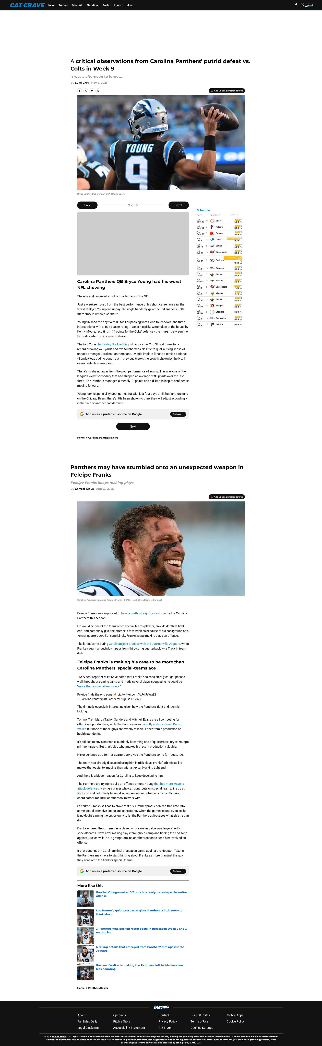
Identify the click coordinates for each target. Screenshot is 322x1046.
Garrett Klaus (84, 488)
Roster (107, 5)
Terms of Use (199, 1021)
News (51, 5)
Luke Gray (82, 82)
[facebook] (296, 4)
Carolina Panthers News (103, 437)
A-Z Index (165, 1027)
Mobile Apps (235, 1015)
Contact (164, 1015)
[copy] (98, 90)
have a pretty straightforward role (143, 613)
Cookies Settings (201, 1027)
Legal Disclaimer (88, 1027)
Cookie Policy (236, 1021)
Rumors (63, 5)
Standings (93, 5)
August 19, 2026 (131, 699)
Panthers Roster (98, 988)
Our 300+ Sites (200, 1015)
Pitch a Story (121, 1021)
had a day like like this (112, 344)
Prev (87, 205)
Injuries (118, 5)
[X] (302, 4)
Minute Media (59, 1036)
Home (81, 437)
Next (178, 205)
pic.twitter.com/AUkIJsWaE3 (136, 694)
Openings (119, 1015)
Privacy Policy (168, 1021)
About (81, 1015)
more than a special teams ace (99, 686)
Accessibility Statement (129, 1027)
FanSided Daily (87, 1021)
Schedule (77, 5)
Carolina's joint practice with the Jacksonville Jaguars (144, 643)
